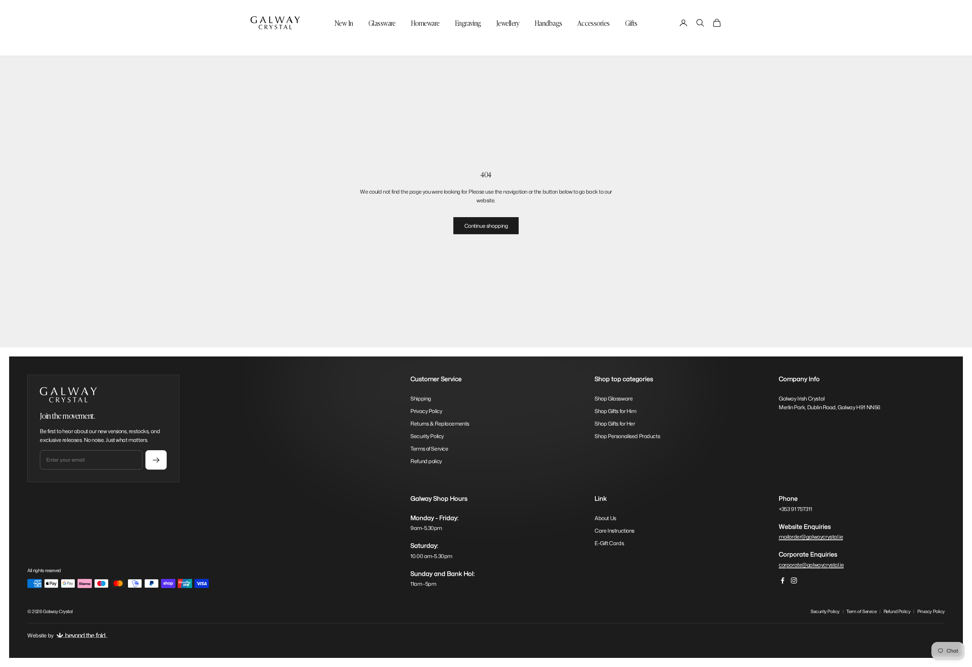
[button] (587, 319)
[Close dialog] (628, 234)
